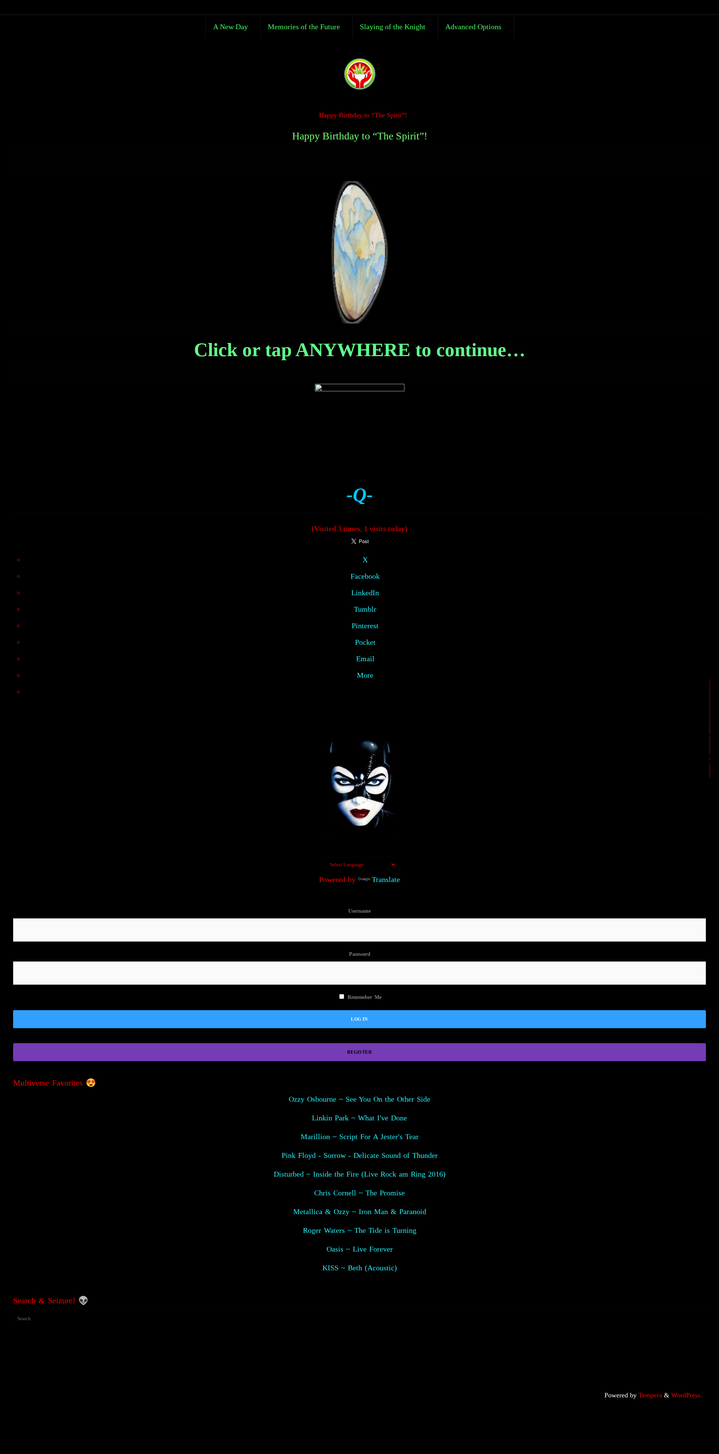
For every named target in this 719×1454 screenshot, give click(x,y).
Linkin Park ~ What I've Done (359, 1118)
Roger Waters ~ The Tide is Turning (359, 1230)
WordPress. (686, 1395)
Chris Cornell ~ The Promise (359, 1193)
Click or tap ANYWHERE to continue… (359, 349)
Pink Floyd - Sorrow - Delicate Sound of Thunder (360, 1155)
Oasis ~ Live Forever (360, 1249)
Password (359, 954)
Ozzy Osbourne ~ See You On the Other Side (359, 1099)
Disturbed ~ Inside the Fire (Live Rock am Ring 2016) (360, 1174)
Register (359, 1052)
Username (359, 911)
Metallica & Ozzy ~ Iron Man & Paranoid (359, 1211)
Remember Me (363, 997)
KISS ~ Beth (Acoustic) (359, 1268)
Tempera (650, 1395)
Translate (386, 879)
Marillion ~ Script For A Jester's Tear (360, 1136)
